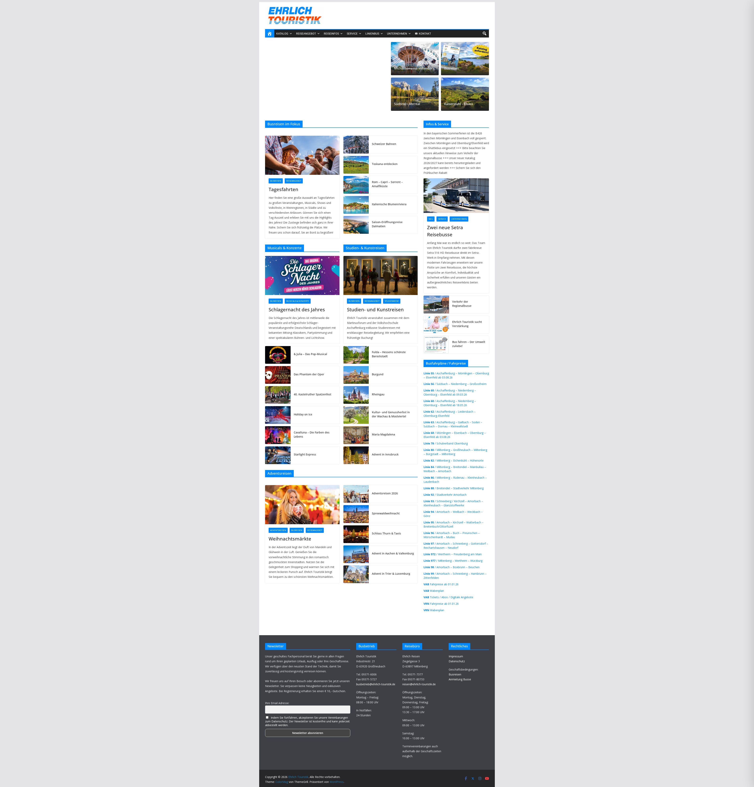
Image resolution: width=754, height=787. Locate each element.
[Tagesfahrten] (302, 155)
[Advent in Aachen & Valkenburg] (356, 554)
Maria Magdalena (383, 434)
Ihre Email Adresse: (277, 703)
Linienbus (372, 33)
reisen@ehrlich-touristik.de (419, 684)
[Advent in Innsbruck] (356, 455)
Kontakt (425, 33)
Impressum (456, 656)
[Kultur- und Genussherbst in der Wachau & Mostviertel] (356, 415)
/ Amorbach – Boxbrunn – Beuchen (451, 567)
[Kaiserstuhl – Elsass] (465, 94)
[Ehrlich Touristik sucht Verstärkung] (436, 324)
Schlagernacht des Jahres (297, 309)
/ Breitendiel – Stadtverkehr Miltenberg (454, 488)
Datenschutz (457, 661)
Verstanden (461, 781)
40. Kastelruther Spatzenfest (312, 394)
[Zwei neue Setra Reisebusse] (327, 45)
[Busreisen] (465, 58)
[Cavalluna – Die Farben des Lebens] (278, 435)
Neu (273, 92)
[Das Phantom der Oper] (278, 375)
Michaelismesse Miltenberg (414, 68)
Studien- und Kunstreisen (375, 309)
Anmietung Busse (460, 679)
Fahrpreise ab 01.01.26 (441, 584)
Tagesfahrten (283, 189)
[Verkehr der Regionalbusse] (436, 304)
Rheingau (378, 394)
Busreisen (451, 68)
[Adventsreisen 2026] (356, 494)
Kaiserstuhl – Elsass (458, 104)
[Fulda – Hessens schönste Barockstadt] (356, 355)
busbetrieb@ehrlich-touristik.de (375, 684)
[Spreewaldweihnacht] (356, 514)
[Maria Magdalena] (356, 435)
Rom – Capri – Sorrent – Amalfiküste (387, 184)
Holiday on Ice (303, 414)
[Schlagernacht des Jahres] (302, 275)
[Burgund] (356, 375)
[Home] (269, 34)
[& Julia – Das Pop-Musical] (278, 355)
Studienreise (392, 301)
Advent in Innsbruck (385, 454)
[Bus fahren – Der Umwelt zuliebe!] (436, 345)
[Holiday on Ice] (278, 415)
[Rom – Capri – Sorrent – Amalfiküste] (356, 185)
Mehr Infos (660, 781)
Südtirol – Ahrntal (407, 104)
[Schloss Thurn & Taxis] (356, 534)
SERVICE (352, 33)
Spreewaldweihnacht (386, 513)
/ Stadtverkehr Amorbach (445, 495)
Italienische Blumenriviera (389, 204)
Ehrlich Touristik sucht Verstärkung (467, 324)
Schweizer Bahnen (384, 144)
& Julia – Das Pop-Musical (310, 354)
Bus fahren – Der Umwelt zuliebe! (468, 344)
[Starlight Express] (278, 455)
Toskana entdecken (385, 164)
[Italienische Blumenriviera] (356, 205)
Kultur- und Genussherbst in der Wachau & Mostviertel (391, 414)
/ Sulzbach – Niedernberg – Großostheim (455, 384)
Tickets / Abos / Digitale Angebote (448, 597)
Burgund (377, 374)
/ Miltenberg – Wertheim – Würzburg (453, 561)
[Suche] (484, 34)
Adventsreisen (278, 530)
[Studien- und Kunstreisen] (380, 275)
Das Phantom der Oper (309, 374)
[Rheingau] (356, 395)
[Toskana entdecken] (356, 165)
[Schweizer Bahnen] (356, 144)
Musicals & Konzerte (297, 301)
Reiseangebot (293, 181)
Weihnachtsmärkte (290, 538)
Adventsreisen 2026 (385, 493)
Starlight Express (305, 454)
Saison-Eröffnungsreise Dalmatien (387, 224)
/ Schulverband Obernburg (446, 443)
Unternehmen (397, 33)
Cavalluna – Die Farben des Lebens (311, 434)
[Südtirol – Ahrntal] (415, 94)
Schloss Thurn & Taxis (386, 533)
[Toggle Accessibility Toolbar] (745, 765)
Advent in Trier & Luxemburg (391, 573)
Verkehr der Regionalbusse (461, 304)
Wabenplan (434, 591)
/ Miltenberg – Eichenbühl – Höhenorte (454, 460)
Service (285, 92)
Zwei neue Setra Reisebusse (301, 100)
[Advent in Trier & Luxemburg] (356, 574)
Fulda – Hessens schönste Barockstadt (389, 354)
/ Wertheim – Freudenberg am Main (453, 554)
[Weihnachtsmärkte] (302, 504)
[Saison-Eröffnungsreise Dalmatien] (356, 225)
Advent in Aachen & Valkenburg (393, 553)
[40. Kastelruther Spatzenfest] (278, 395)
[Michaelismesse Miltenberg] (415, 58)
